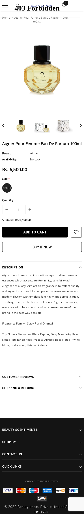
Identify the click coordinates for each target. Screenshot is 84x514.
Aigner (34, 153)
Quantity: (8, 200)
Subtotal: (8, 220)
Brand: (6, 153)
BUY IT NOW (42, 247)
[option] (42, 69)
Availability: (9, 159)
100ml (7, 188)
